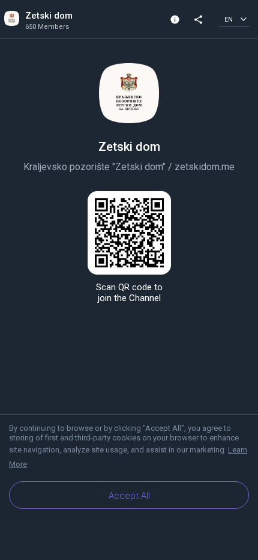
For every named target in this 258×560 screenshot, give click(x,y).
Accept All (129, 495)
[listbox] (234, 18)
